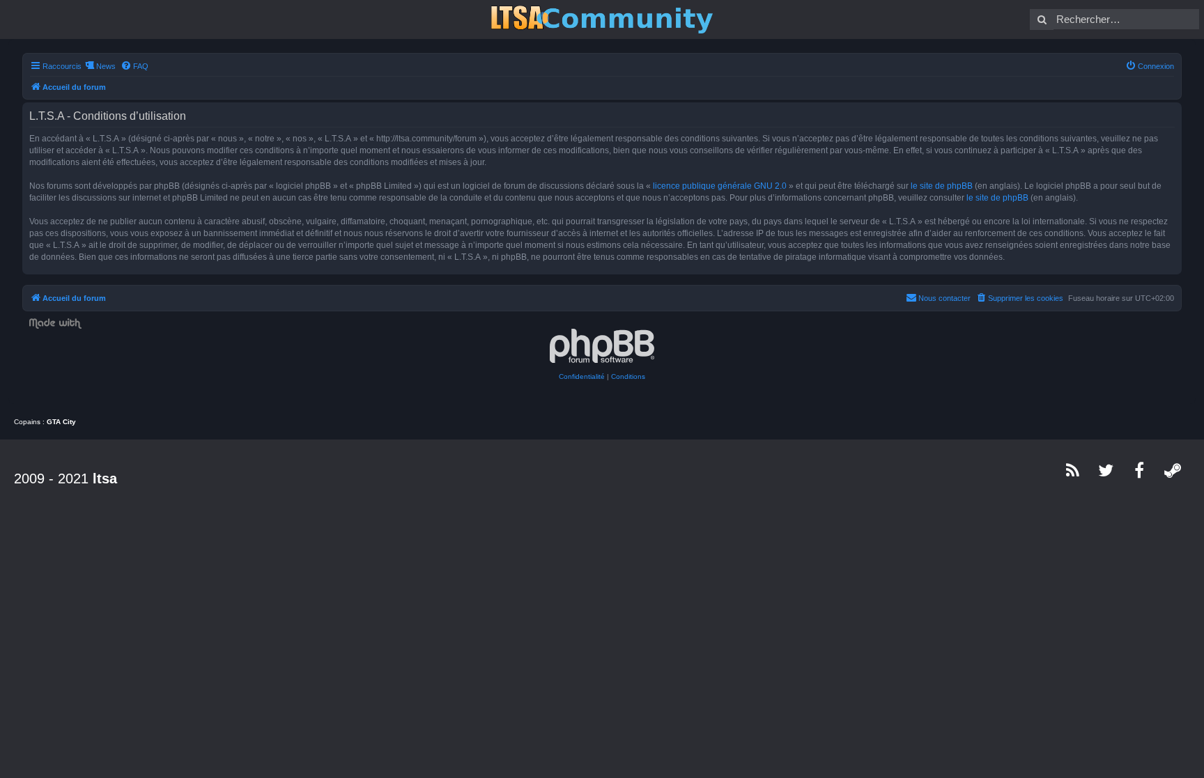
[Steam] (1173, 470)
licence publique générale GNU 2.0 (720, 186)
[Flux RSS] (1073, 470)
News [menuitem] (106, 66)
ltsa (105, 478)
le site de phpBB (942, 186)
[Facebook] (1140, 470)
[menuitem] (134, 66)
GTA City (61, 422)
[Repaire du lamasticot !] (602, 19)
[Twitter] (1106, 470)
